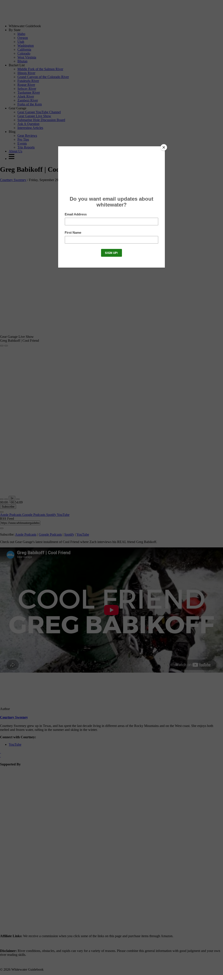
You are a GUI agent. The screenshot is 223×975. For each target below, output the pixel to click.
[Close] (163, 147)
